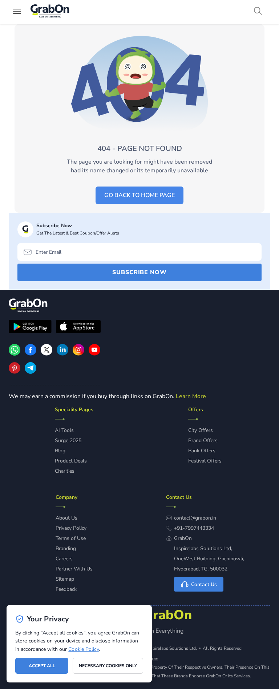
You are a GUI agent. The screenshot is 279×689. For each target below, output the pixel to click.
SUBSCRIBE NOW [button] (139, 272)
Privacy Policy (71, 528)
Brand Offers (203, 440)
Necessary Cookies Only (108, 666)
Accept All (42, 666)
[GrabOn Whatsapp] (14, 354)
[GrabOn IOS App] (78, 327)
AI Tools (64, 430)
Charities (64, 471)
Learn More (191, 396)
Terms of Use (71, 538)
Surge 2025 (68, 440)
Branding (66, 548)
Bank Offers (201, 450)
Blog (60, 450)
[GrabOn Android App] (30, 327)
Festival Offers (205, 460)
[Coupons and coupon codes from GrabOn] (50, 12)
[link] (30, 354)
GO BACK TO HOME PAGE (139, 195)
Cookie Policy (83, 649)
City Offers (200, 430)
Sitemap (65, 579)
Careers (64, 558)
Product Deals (71, 460)
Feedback (66, 589)
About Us (66, 517)
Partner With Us (74, 568)
